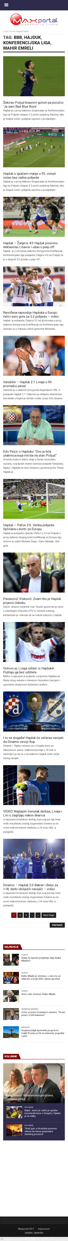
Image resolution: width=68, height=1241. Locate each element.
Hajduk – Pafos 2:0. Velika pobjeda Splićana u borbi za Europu (28, 527)
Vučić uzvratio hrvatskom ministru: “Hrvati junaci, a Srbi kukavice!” (43, 1013)
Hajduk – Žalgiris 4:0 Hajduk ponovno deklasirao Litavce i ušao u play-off (30, 245)
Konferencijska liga (26, 42)
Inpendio (38, 1232)
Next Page (48, 915)
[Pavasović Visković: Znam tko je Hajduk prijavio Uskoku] (34, 573)
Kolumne (29, 1107)
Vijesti (24, 955)
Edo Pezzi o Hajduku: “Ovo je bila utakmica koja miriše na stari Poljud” (30, 453)
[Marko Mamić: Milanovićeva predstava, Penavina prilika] (34, 1083)
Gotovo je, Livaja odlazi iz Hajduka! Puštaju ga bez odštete (28, 670)
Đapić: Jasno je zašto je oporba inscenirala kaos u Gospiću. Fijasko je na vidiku (43, 1113)
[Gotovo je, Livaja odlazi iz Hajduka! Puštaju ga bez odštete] (34, 642)
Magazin (25, 1027)
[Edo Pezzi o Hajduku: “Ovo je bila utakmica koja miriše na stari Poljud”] (34, 425)
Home (6, 31)
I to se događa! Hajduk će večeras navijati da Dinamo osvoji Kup (33, 740)
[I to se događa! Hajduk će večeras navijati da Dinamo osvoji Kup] (34, 711)
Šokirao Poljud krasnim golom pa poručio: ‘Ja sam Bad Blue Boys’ (33, 104)
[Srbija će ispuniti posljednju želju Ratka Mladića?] (11, 960)
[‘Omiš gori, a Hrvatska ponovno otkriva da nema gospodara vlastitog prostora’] (14, 1130)
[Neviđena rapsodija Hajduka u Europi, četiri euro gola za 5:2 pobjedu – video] (34, 286)
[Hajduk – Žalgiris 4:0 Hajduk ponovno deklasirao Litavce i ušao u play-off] (34, 217)
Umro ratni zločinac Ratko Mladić (38, 994)
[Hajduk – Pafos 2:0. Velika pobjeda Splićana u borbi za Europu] (34, 499)
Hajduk (32, 37)
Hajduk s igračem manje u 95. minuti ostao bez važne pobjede (29, 175)
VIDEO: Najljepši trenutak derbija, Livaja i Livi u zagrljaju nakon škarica (32, 813)
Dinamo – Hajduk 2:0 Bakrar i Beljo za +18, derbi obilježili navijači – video (30, 887)
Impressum (44, 1228)
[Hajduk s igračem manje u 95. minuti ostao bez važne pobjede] (34, 147)
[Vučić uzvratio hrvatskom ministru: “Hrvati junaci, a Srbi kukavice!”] (11, 1014)
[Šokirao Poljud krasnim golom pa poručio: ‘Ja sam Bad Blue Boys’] (34, 76)
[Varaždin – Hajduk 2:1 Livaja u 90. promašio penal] (34, 356)
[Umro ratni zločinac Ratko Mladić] (11, 996)
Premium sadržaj (30, 1009)
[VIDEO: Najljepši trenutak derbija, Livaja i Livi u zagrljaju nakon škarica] (34, 785)
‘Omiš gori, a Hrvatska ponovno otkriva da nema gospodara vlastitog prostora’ (41, 1131)
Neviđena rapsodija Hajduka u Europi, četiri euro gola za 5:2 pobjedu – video (31, 314)
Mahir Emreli (18, 48)
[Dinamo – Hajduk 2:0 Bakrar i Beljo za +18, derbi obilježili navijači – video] (34, 859)
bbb (18, 37)
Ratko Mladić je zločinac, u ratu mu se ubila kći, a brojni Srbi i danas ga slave (41, 977)
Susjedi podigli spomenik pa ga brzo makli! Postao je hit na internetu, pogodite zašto (42, 1033)
